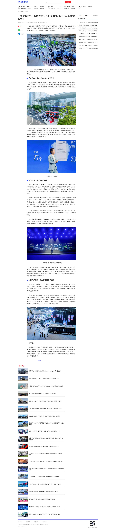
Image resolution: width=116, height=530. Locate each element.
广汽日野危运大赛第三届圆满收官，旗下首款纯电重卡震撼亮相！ (45, 408)
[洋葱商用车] (23, 2)
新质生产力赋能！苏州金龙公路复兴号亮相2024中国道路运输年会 (45, 401)
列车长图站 (83, 6)
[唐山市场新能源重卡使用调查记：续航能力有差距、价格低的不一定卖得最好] (23, 439)
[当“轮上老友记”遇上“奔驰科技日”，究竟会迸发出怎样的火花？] (23, 514)
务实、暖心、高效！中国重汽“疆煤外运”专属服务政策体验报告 (92, 39)
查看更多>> (95, 15)
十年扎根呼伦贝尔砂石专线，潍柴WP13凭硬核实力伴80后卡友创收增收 (94, 36)
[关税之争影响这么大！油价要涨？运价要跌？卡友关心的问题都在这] (23, 386)
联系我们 (28, 521)
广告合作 (36, 521)
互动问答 (59, 8)
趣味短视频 (36, 8)
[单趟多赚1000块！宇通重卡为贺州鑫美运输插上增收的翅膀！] (23, 416)
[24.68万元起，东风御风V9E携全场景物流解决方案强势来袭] (23, 476)
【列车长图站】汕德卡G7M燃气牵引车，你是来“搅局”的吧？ (91, 33)
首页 (19, 11)
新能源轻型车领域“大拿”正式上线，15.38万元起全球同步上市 (44, 506)
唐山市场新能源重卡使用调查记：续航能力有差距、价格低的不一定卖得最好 (46, 438)
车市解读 (72, 6)
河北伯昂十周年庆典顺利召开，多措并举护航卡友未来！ (43, 393)
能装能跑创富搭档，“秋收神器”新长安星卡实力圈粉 (42, 499)
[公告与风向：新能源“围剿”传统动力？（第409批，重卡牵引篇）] (23, 371)
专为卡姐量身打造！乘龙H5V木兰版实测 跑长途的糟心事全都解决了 (93, 30)
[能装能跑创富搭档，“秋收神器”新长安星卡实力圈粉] (23, 499)
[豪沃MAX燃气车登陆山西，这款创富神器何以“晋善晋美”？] (23, 446)
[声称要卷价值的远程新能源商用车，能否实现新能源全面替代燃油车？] (23, 454)
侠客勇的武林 (66, 6)
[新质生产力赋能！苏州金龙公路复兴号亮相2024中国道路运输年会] (23, 401)
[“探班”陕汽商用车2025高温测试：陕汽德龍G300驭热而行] (23, 378)
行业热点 (59, 6)
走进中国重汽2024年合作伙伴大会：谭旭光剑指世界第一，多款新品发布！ (46, 469)
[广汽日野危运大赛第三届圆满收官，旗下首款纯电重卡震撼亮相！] (23, 409)
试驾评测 (42, 8)
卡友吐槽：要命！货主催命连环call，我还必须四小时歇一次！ (92, 42)
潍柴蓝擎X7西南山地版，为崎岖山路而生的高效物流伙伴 (91, 25)
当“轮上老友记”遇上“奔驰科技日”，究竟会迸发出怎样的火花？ (44, 514)
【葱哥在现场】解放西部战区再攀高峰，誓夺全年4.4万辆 (91, 22)
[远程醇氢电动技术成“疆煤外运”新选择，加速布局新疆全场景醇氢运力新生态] (23, 424)
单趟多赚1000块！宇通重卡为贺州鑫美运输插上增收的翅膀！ (44, 416)
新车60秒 (23, 6)
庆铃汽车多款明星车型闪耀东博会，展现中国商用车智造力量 (44, 431)
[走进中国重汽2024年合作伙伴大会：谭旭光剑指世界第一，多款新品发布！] (23, 469)
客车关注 (29, 8)
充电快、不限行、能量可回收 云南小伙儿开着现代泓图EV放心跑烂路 (93, 48)
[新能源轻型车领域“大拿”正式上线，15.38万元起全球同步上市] (23, 507)
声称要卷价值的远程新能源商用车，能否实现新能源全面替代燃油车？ (45, 454)
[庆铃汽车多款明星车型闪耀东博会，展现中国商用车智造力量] (23, 431)
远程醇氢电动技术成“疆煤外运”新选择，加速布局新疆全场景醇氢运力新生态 (46, 423)
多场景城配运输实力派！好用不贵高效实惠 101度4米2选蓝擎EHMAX (93, 28)
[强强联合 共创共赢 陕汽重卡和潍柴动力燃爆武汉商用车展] (23, 492)
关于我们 (19, 521)
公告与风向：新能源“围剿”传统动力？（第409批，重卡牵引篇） (45, 371)
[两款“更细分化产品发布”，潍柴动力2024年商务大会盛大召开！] (23, 484)
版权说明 (44, 521)
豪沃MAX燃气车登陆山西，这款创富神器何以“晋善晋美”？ (43, 446)
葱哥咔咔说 (36, 6)
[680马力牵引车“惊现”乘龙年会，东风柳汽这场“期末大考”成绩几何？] (23, 461)
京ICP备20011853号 (21, 526)
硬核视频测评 (23, 8)
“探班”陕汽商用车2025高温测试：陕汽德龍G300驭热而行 (43, 378)
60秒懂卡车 (29, 6)
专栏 (52, 6)
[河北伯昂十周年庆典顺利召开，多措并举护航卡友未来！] (23, 393)
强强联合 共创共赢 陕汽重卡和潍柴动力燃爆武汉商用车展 (43, 491)
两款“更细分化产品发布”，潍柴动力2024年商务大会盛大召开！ (45, 484)
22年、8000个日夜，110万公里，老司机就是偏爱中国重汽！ (92, 45)
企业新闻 (42, 6)
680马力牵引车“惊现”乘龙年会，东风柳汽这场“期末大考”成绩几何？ (46, 461)
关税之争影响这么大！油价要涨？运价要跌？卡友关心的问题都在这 (46, 386)
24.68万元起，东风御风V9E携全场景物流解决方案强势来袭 (44, 476)
